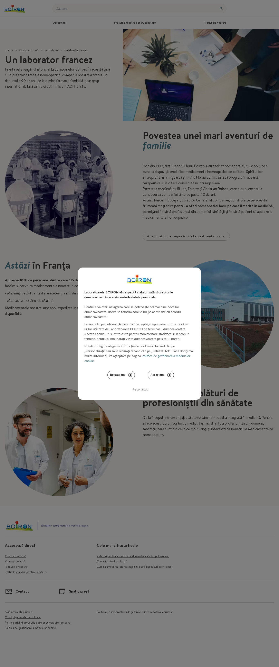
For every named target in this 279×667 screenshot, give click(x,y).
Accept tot (157, 375)
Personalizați (140, 389)
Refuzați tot (117, 375)
